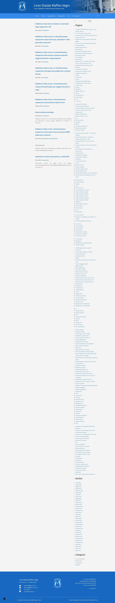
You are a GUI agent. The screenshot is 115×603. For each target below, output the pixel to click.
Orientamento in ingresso (81, 232)
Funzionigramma (79, 288)
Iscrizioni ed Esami (79, 215)
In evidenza (52, 139)
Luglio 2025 (78, 495)
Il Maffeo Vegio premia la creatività (83, 248)
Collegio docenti (79, 294)
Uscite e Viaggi (78, 97)
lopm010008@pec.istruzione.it (31, 588)
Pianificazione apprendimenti (82, 336)
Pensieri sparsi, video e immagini (82, 334)
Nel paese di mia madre (80, 274)
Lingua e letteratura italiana (81, 194)
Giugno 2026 (78, 485)
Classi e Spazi (78, 77)
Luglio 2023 (78, 530)
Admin (39, 600)
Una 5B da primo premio (80, 468)
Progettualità (61, 16)
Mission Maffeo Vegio (80, 268)
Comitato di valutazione (80, 296)
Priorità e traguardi (79, 383)
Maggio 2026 (78, 487)
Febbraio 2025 (78, 503)
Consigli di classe (79, 302)
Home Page (78, 159)
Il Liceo (43, 16)
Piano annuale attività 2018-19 (82, 338)
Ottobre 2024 (78, 509)
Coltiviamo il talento (80, 130)
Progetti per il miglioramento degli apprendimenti (86, 385)
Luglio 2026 (78, 483)
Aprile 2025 (78, 501)
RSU (76, 315)
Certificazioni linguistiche (81, 73)
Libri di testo (78, 224)
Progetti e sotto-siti (79, 421)
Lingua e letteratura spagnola (82, 198)
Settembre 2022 (79, 542)
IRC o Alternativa (79, 188)
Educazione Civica (79, 401)
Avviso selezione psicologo (44, 112)
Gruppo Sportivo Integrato (81, 157)
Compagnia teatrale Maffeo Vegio (82, 81)
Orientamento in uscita (80, 236)
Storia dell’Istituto (79, 462)
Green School (78, 151)
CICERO (77, 75)
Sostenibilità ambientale (80, 405)
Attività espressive (79, 417)
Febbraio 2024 (78, 518)
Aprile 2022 (78, 548)
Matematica (78, 202)
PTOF (76, 393)
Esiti (68, 16)
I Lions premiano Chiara (80, 161)
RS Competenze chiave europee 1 (83, 452)
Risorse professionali (80, 448)
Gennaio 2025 (78, 505)
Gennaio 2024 (78, 520)
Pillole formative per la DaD (81, 342)
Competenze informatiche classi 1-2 (83, 83)
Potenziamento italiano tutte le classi (83, 374)
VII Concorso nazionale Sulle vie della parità (85, 474)
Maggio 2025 (78, 499)
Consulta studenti (79, 311)
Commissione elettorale (80, 317)
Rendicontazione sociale (80, 128)
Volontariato (78, 411)
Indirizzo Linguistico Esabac (81, 169)
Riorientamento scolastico (81, 234)
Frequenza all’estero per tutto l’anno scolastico (86, 145)
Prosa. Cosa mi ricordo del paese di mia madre (85, 434)
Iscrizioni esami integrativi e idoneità (83, 252)
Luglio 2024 (78, 515)
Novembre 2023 (79, 524)
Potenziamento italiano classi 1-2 (83, 372)
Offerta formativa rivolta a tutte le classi (84, 278)
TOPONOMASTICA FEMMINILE (82, 466)
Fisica (76, 186)
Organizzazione (51, 16)
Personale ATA (78, 323)
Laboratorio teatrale (80, 256)
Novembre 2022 (79, 538)
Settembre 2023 (79, 528)
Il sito (76, 99)
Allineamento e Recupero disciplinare (83, 53)
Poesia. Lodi (78, 348)
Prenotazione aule (79, 95)
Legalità (77, 258)
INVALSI (77, 124)
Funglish (77, 147)
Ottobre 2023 (78, 526)
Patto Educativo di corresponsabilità (83, 243)
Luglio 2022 (78, 544)
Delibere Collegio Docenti (81, 114)
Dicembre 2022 (78, 536)
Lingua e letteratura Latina (81, 196)
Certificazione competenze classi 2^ (83, 71)
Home (37, 16)
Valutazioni (78, 122)
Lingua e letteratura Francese (82, 190)
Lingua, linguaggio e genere (81, 264)
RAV (76, 442)
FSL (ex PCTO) (78, 395)
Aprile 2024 (78, 517)
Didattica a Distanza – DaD (81, 116)
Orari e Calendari (79, 226)
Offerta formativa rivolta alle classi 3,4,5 (84, 282)
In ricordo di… (78, 101)
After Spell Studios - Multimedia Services (88, 600)
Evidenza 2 (77, 561)
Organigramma (78, 286)
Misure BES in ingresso (80, 270)
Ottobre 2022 (78, 540)
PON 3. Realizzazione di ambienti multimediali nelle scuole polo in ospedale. (85, 355)
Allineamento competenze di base (83, 51)
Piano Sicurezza (79, 325)
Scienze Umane (78, 208)
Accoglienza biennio (79, 45)
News (56, 139)
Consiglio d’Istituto (79, 290)
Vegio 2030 (78, 472)
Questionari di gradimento (81, 126)
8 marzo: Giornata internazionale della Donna (85, 43)
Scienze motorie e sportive (81, 204)
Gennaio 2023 (78, 534)
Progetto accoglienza (80, 387)
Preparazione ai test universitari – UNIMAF (85, 381)
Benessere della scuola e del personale (84, 65)
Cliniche (77, 79)
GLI (76, 309)
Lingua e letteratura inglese (81, 192)
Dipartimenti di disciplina (81, 300)
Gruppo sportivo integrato (81, 155)
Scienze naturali (79, 206)
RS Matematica (78, 458)
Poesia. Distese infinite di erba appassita (84, 344)
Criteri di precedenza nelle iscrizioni (83, 221)
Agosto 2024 (78, 513)
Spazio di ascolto (79, 228)
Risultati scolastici (79, 120)
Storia (76, 210)
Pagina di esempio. (79, 330)
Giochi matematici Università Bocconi (83, 149)
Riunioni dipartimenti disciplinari (82, 450)
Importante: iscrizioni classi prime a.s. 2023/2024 (52, 156)
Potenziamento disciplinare (81, 370)
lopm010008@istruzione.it (30, 586)
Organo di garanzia (79, 313)
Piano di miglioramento (80, 340)
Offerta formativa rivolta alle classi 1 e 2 (84, 280)
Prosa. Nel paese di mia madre (82, 438)
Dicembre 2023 (78, 522)
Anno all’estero (78, 239)
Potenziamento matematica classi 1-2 (84, 379)
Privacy (77, 93)
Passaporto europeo (79, 332)
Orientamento (78, 230)
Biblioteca (77, 67)
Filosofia (77, 184)
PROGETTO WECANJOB (80, 389)
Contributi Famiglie (79, 245)
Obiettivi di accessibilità (80, 276)
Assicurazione (78, 59)
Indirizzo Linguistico (79, 167)
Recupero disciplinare (80, 444)
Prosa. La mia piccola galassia (82, 436)
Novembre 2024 (79, 507)
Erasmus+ (77, 413)
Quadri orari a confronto (80, 440)
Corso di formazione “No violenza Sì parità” (85, 108)
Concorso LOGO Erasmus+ (81, 104)
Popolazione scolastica (80, 368)
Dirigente (77, 319)
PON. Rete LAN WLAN (80, 366)
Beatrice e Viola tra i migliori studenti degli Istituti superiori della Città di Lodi (85, 62)
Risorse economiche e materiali (82, 446)
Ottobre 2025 (78, 489)
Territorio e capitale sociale (81, 464)
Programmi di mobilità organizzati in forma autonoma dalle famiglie (85, 431)
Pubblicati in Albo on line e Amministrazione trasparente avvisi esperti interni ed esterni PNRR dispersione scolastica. (52, 132)
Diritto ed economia (79, 182)
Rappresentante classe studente (82, 306)
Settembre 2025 (79, 491)
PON (76, 423)
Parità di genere (79, 409)
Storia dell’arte (78, 212)
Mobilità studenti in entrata (81, 272)
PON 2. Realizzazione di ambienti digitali (84, 352)
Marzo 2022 (78, 550)
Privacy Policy (93, 588)
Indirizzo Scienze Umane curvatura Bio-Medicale (86, 173)
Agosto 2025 (78, 493)
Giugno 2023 (78, 532)
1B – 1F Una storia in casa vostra (83, 33)
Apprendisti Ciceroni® (80, 55)
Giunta (77, 292)
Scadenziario (78, 460)
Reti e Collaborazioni (80, 327)
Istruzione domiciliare (80, 254)
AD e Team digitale (79, 298)
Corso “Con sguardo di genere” (82, 106)
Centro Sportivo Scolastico (81, 69)
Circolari (77, 87)
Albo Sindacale (78, 49)
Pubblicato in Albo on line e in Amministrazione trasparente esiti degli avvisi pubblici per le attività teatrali (52, 71)
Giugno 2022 (78, 546)
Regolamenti (78, 241)
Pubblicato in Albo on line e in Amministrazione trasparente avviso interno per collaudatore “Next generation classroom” (52, 39)
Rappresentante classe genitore (82, 304)
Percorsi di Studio (79, 165)
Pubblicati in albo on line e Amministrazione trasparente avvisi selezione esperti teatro (50, 101)
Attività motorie (79, 419)
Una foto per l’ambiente (80, 470)
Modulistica (78, 89)
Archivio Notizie (79, 57)
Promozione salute (79, 399)
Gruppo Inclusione (79, 153)
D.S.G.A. (77, 321)
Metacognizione (79, 403)
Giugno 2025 (78, 497)
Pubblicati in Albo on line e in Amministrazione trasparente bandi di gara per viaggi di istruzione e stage (52, 86)
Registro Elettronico (80, 91)
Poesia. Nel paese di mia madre (82, 350)
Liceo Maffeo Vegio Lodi (29, 592)
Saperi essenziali (79, 180)
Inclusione (77, 397)
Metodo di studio (79, 266)
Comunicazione (76, 16)
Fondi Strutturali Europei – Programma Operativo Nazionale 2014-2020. (84, 138)
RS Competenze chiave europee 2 (83, 454)
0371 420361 (27, 590)
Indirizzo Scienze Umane (80, 171)
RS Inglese (77, 456)
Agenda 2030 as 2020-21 (81, 47)
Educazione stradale (80, 407)
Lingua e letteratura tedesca (81, 200)
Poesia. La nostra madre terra (82, 346)
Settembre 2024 (79, 511)
